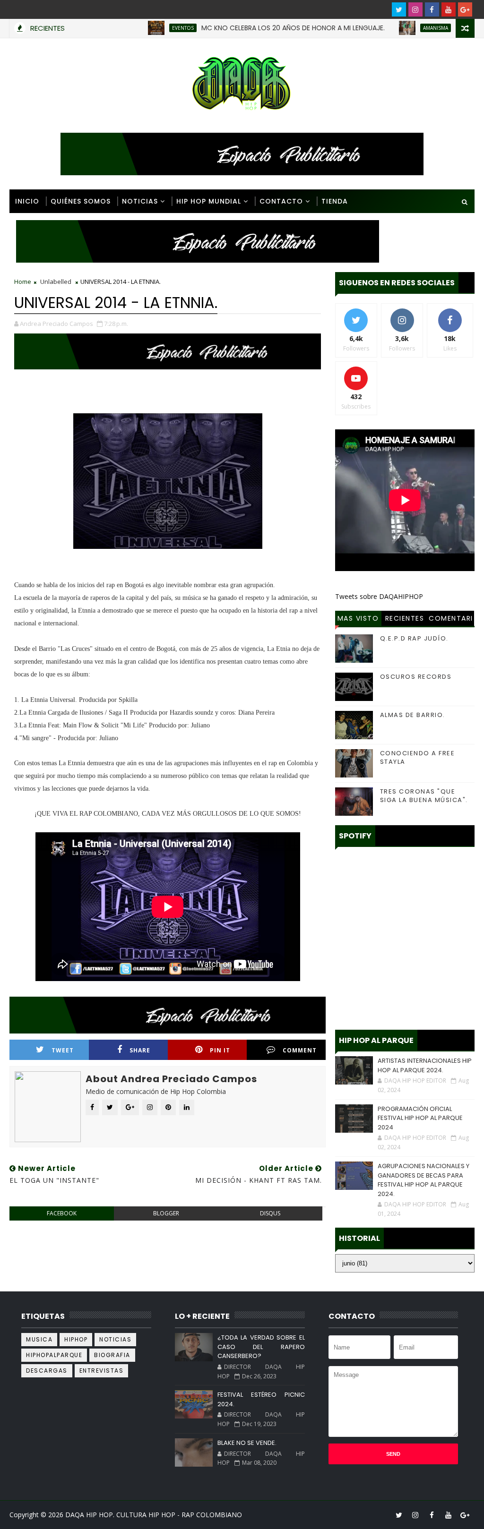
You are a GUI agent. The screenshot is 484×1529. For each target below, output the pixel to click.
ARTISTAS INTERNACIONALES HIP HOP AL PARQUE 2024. (425, 1065)
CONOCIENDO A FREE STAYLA (417, 757)
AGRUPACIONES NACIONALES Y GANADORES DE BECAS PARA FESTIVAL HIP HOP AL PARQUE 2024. (423, 1180)
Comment (300, 1050)
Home (22, 281)
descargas (47, 1371)
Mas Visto (358, 618)
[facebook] (432, 9)
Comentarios (451, 620)
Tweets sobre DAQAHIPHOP (379, 596)
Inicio (27, 201)
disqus (270, 1213)
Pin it (220, 1050)
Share (140, 1050)
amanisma (405, 28)
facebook (62, 1213)
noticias (115, 1339)
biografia (112, 1355)
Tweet (63, 1050)
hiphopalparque (54, 1355)
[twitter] (399, 9)
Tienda (334, 201)
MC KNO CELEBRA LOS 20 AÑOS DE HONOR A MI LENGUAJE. (263, 28)
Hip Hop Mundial (208, 201)
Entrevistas (101, 1371)
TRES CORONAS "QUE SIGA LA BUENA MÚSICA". (424, 795)
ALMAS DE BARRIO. (412, 714)
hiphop (75, 1339)
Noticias (140, 201)
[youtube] (448, 9)
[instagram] (415, 9)
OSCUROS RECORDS (416, 676)
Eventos (153, 28)
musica (39, 1339)
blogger (166, 1213)
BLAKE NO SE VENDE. (247, 1442)
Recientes (404, 618)
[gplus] (465, 9)
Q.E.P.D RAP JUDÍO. (414, 638)
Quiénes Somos (81, 201)
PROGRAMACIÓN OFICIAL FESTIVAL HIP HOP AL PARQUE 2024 (420, 1118)
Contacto (281, 201)
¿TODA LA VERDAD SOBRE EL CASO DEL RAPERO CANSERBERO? (261, 1346)
